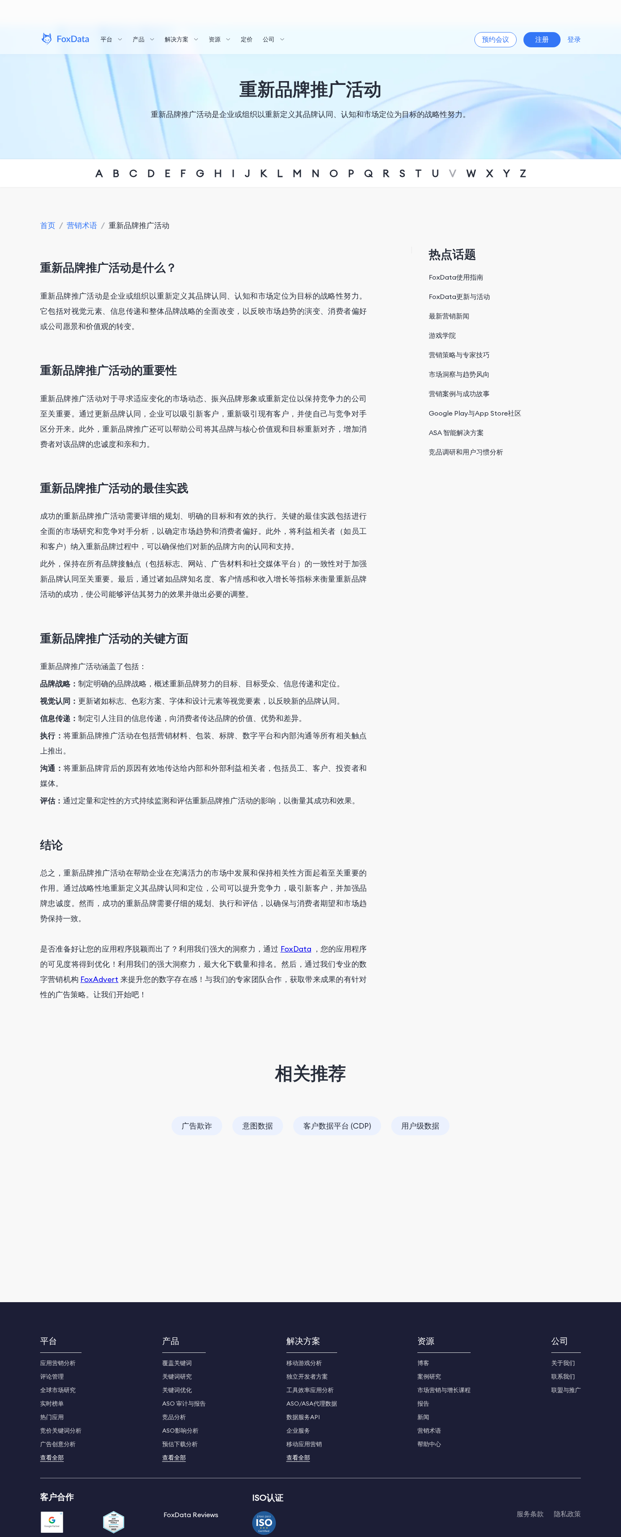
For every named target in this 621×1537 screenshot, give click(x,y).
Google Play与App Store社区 (475, 413)
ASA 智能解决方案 (456, 432)
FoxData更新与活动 (459, 296)
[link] (47, 225)
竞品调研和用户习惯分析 (466, 452)
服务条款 (530, 1514)
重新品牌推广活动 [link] (139, 225)
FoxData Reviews (190, 1514)
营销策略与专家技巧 (459, 355)
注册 (542, 39)
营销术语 (82, 225)
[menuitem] (112, 39)
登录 (574, 39)
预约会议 (495, 39)
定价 (247, 39)
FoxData (296, 949)
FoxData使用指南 (456, 277)
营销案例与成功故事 (459, 393)
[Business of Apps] (113, 1523)
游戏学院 (442, 335)
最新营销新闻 (449, 316)
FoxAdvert (99, 979)
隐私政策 (567, 1514)
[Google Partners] (52, 1523)
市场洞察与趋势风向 (459, 374)
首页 (47, 225)
